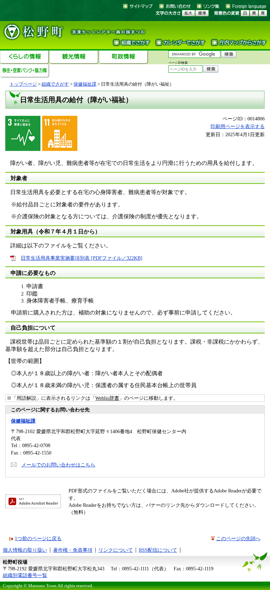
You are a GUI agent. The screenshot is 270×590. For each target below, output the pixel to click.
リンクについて (115, 550)
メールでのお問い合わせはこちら (58, 465)
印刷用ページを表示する (238, 126)
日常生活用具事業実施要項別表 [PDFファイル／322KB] (81, 258)
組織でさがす (55, 84)
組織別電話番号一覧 (25, 575)
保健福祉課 (84, 84)
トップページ (23, 84)
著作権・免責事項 (72, 550)
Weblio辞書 (107, 398)
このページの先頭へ (238, 538)
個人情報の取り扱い (25, 550)
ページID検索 (178, 63)
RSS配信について (158, 550)
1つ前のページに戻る (38, 538)
